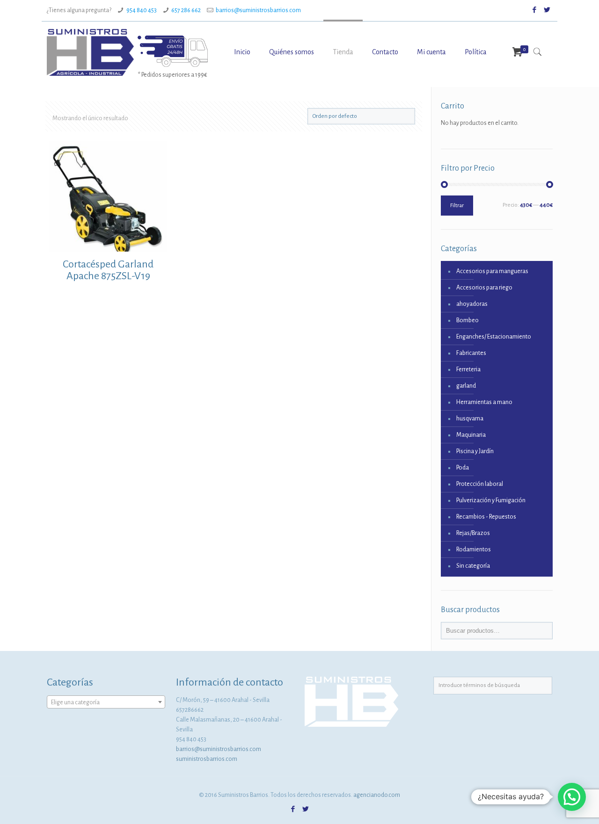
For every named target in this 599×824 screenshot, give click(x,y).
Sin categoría (473, 566)
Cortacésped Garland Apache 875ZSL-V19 (108, 270)
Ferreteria (468, 369)
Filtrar (457, 205)
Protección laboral (479, 484)
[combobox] (106, 701)
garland (466, 386)
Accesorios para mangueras (492, 271)
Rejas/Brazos (473, 533)
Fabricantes (471, 353)
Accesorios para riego (484, 287)
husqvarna (469, 418)
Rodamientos (473, 549)
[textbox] (106, 702)
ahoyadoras (472, 304)
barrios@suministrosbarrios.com (258, 10)
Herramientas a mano (484, 402)
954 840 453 (141, 10)
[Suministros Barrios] (90, 52)
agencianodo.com (376, 795)
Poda (462, 467)
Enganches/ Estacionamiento (493, 336)
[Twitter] (547, 10)
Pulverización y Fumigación (491, 500)
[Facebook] (535, 10)
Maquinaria (471, 435)
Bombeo (467, 320)
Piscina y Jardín (475, 451)
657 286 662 (186, 10)
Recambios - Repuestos (486, 516)
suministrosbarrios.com (206, 759)
